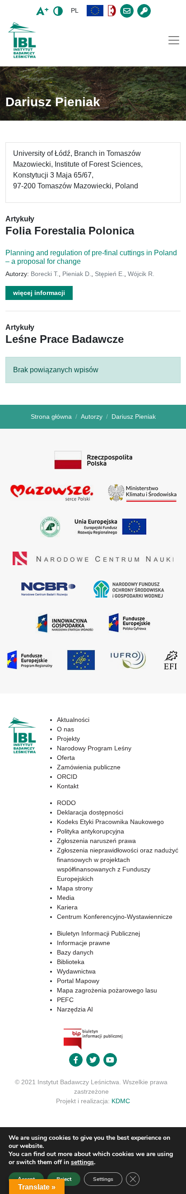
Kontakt (68, 786)
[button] (95, 11)
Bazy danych (75, 952)
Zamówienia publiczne (89, 767)
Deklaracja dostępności (90, 812)
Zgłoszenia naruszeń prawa (96, 840)
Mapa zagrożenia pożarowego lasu (107, 990)
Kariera (67, 907)
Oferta (66, 757)
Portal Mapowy (78, 980)
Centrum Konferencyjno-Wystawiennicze (114, 916)
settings (82, 1162)
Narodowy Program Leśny (94, 748)
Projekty (68, 738)
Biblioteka (70, 961)
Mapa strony (75, 888)
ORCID (67, 776)
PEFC (65, 999)
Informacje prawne (83, 942)
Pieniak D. (76, 273)
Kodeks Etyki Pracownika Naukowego (110, 821)
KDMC (121, 1101)
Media (65, 897)
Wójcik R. (141, 273)
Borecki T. (45, 273)
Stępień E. (109, 273)
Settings (103, 1179)
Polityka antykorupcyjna (90, 831)
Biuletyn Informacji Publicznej (98, 933)
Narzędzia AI (75, 1009)
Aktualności (73, 719)
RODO (66, 802)
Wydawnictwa (76, 971)
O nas (65, 729)
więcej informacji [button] (39, 292)
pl (75, 10)
